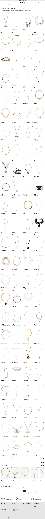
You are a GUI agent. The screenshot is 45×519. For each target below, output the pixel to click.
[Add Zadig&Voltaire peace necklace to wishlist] (21, 72)
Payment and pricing (3, 509)
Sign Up (24, 490)
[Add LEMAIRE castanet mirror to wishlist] (32, 237)
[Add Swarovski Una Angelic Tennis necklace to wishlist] (43, 422)
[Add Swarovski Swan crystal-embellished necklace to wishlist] (21, 16)
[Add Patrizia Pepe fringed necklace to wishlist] (43, 404)
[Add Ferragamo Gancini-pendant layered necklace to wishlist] (43, 255)
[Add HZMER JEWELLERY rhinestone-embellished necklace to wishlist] (43, 35)
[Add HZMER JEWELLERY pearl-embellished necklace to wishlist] (10, 385)
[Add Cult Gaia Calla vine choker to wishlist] (21, 35)
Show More (42, 465)
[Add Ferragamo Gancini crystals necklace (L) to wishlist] (43, 367)
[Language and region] (39, 2)
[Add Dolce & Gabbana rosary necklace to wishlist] (21, 53)
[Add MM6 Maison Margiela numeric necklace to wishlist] (21, 385)
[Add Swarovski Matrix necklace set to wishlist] (21, 108)
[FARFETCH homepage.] (22, 2)
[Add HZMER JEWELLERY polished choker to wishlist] (21, 441)
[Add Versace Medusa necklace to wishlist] (32, 200)
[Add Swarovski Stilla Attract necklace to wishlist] (10, 348)
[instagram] (35, 508)
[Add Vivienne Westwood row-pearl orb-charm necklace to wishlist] (21, 422)
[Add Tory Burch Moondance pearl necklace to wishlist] (43, 237)
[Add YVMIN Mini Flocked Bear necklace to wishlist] (10, 90)
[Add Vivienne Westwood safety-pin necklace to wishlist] (10, 237)
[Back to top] (43, 458)
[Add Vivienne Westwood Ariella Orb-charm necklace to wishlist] (43, 53)
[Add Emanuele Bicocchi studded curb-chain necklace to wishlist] (10, 367)
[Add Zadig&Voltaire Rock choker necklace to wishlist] (32, 126)
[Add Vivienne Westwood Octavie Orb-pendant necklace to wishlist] (43, 274)
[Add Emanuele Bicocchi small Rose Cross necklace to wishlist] (32, 90)
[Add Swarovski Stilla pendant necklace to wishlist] (43, 200)
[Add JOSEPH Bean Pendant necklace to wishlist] (43, 329)
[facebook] (38, 508)
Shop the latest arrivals (23, 0)
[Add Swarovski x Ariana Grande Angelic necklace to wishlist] (10, 422)
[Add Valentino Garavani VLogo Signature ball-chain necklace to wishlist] (21, 329)
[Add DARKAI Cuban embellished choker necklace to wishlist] (10, 181)
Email (23, 487)
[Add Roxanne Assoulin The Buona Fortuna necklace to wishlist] (32, 385)
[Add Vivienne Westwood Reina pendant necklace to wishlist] (32, 144)
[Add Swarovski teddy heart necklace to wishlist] (32, 311)
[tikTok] (36, 508)
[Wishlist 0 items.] (42, 2)
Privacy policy (2, 515)
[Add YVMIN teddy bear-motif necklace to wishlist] (43, 72)
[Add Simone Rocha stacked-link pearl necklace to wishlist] (21, 293)
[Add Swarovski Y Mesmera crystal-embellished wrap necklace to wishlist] (32, 108)
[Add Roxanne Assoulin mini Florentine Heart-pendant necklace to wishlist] (32, 367)
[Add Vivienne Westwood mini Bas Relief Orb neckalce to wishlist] (43, 126)
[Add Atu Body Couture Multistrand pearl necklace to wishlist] (10, 255)
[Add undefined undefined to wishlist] (9, 467)
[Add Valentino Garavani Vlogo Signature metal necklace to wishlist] (43, 144)
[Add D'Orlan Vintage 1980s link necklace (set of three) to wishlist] (21, 163)
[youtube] (40, 508)
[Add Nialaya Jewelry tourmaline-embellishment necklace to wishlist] (10, 72)
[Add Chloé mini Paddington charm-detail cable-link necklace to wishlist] (10, 441)
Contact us (2, 504)
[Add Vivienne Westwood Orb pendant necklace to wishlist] (21, 126)
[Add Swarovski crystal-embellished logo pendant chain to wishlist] (21, 181)
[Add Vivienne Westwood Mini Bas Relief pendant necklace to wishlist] (10, 16)
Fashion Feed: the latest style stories (38, 504)
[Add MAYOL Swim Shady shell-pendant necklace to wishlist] (32, 163)
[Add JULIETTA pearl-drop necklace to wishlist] (43, 90)
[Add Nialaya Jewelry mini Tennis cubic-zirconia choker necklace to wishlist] (32, 53)
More (29, 10)
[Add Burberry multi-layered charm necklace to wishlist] (43, 311)
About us (13, 504)
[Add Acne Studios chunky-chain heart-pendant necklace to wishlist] (10, 163)
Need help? (32, 498)
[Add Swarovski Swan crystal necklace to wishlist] (21, 274)
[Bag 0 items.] (43, 2)
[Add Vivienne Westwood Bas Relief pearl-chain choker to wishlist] (43, 108)
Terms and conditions (7, 515)
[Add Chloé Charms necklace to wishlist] (10, 219)
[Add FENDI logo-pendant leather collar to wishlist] (43, 181)
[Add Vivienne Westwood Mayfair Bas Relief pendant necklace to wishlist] (21, 90)
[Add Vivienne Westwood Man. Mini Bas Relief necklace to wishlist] (43, 163)
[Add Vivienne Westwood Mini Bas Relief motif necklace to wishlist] (10, 404)
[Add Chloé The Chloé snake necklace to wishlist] (10, 53)
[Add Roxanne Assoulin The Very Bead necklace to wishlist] (21, 255)
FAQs (17, 498)
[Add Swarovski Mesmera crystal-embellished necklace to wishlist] (10, 126)
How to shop (3, 498)
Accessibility (12, 515)
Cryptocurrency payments (4, 510)
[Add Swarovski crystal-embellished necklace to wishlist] (21, 348)
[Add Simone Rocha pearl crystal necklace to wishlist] (32, 404)
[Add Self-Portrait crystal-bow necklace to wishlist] (32, 255)
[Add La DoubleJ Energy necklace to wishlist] (10, 293)
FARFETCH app (14, 508)
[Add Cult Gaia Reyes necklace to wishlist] (10, 108)
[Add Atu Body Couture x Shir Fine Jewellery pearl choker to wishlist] (43, 16)
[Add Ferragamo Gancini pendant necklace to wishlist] (43, 293)
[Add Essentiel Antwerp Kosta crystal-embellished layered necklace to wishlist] (32, 16)
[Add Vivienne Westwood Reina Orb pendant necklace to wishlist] (43, 441)
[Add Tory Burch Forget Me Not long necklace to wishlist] (21, 219)
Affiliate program (25, 504)
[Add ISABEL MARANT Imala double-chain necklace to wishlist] (32, 219)
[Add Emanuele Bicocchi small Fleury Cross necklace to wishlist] (21, 404)
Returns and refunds (3, 508)
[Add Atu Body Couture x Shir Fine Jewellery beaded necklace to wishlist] (43, 219)
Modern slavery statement (15, 509)
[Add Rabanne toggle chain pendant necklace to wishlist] (21, 237)
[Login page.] (40, 2)
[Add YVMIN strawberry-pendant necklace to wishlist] (32, 274)
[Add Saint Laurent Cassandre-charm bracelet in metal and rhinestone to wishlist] (21, 311)
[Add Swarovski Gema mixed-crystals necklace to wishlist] (10, 329)
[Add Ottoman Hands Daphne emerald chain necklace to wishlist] (10, 144)
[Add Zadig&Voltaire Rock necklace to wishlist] (32, 35)
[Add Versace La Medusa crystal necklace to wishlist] (32, 329)
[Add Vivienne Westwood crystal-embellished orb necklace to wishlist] (21, 144)
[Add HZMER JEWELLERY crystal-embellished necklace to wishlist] (10, 274)
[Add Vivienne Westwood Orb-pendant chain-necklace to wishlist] (43, 348)
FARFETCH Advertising (14, 510)
